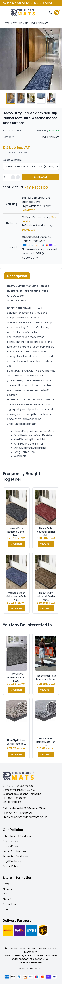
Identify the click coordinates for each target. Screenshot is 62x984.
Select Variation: (12, 159)
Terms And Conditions (15, 856)
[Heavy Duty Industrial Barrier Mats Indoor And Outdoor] (16, 507)
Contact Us (9, 904)
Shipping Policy (11, 841)
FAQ (5, 894)
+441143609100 (36, 187)
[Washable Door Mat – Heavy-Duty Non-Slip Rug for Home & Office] (16, 572)
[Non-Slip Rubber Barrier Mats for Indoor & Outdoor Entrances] (16, 717)
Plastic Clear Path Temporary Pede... (45, 677)
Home (6, 23)
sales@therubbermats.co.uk (29, 817)
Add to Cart (40, 177)
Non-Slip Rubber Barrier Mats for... (16, 742)
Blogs (6, 909)
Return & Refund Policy (15, 851)
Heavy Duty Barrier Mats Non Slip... (45, 742)
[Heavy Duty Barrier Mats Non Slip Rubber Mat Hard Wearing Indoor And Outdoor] (45, 717)
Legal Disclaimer (12, 861)
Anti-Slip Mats (20, 23)
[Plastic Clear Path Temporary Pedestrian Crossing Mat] (45, 653)
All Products (9, 889)
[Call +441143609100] (50, 12)
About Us (8, 899)
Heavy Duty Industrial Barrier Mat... (16, 532)
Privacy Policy (10, 846)
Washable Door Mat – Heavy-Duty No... (16, 596)
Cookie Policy (10, 866)
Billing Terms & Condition (17, 836)
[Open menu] (6, 12)
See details (29, 210)
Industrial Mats (39, 23)
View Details (16, 543)
